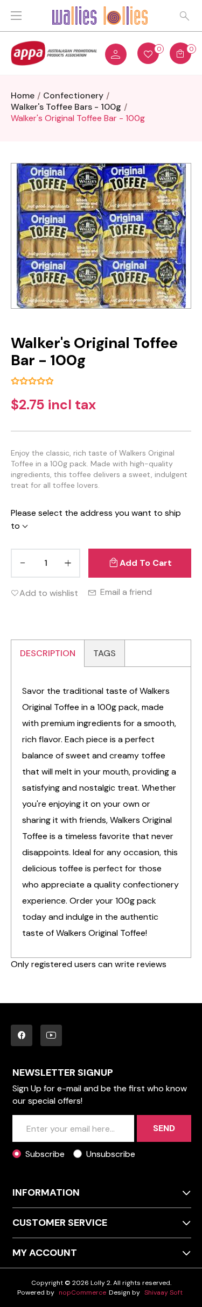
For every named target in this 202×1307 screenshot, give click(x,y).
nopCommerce (82, 1292)
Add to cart (146, 563)
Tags (104, 653)
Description (47, 653)
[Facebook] (21, 1035)
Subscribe (45, 1154)
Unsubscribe (110, 1154)
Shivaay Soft (163, 1292)
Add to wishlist (48, 593)
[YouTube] (51, 1035)
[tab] (48, 653)
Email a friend (126, 592)
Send (164, 1128)
